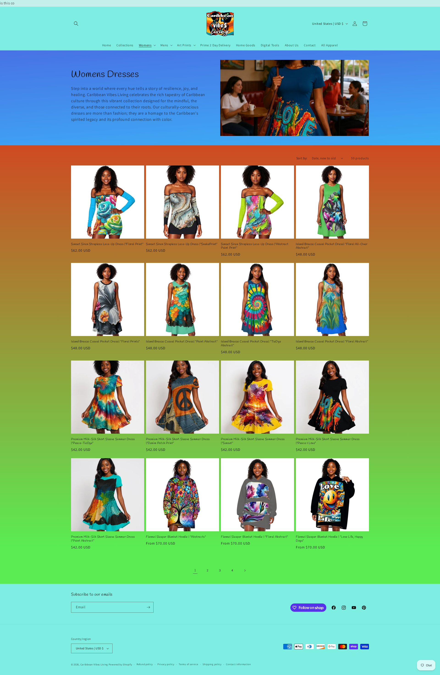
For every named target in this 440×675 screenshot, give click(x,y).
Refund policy (145, 664)
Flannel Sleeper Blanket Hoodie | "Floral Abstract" (254, 537)
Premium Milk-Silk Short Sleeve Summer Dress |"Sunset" (253, 441)
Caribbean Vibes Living (94, 664)
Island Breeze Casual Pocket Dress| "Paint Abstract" (182, 342)
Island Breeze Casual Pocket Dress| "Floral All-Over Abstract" (332, 246)
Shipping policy (212, 664)
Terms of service (188, 664)
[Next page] (245, 570)
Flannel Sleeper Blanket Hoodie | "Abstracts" (176, 537)
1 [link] (195, 570)
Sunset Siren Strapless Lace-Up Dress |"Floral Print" (107, 244)
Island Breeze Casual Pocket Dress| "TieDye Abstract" (251, 343)
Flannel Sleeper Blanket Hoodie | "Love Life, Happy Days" (329, 539)
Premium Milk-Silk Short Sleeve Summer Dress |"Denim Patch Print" (178, 441)
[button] (76, 24)
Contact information (238, 664)
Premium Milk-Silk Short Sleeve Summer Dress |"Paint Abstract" (103, 539)
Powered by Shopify (120, 664)
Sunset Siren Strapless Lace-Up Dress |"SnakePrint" (181, 244)
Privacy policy (165, 664)
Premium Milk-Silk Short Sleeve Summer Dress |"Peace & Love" (328, 441)
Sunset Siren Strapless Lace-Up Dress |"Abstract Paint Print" (254, 246)
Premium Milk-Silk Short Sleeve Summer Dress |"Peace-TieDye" (103, 441)
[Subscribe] (148, 607)
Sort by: (301, 158)
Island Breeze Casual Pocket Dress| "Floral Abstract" (332, 342)
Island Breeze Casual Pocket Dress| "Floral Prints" (105, 342)
